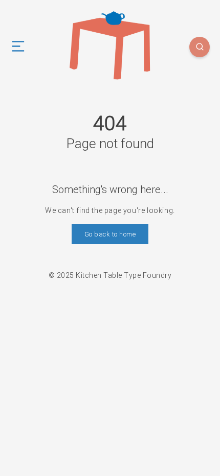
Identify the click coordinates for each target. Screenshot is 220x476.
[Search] (199, 47)
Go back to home (110, 234)
